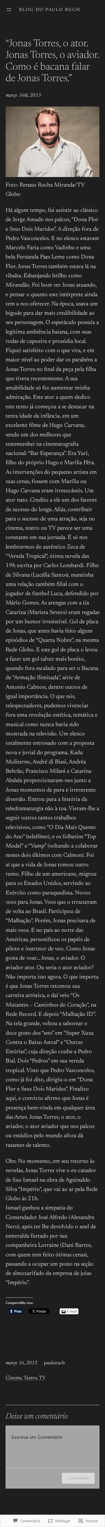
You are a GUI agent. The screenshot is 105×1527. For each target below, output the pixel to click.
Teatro (30, 1378)
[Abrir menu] (9, 9)
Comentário (78, 1478)
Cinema (14, 1378)
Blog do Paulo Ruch (49, 10)
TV (42, 1378)
